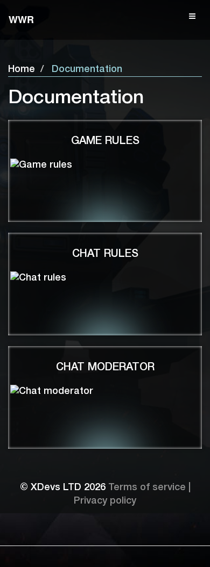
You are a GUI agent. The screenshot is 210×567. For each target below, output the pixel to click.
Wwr (21, 19)
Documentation (87, 69)
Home (21, 69)
